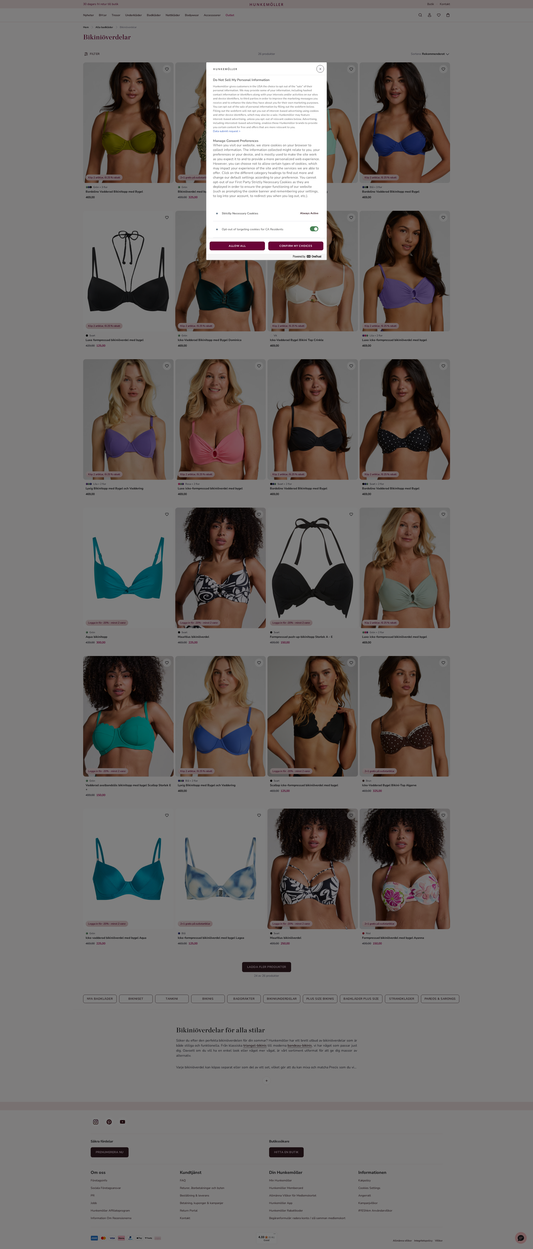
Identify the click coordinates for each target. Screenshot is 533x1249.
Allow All (237, 246)
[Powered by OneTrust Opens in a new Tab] (309, 256)
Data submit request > (226, 131)
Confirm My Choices (295, 246)
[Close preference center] (320, 69)
